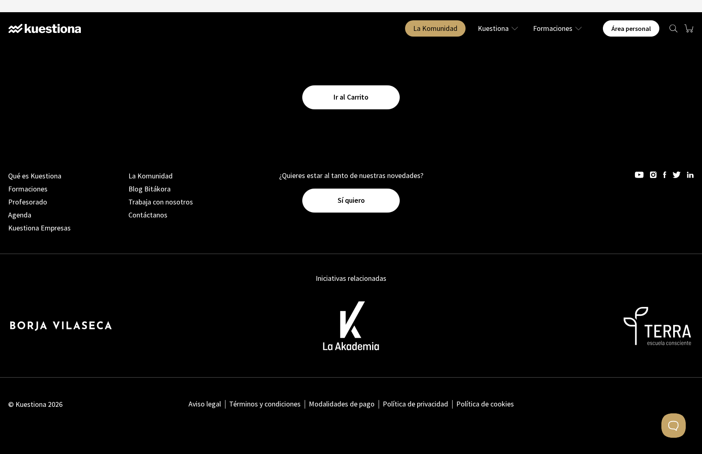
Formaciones (552, 28)
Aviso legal (204, 403)
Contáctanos (147, 214)
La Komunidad (435, 28)
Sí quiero (351, 200)
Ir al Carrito (351, 97)
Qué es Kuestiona (34, 175)
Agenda (19, 214)
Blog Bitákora (149, 188)
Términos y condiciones (265, 403)
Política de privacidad (415, 403)
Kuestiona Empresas (39, 227)
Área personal (631, 28)
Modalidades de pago (342, 403)
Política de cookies (485, 403)
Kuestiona (493, 28)
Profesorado (27, 201)
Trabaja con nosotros (160, 201)
